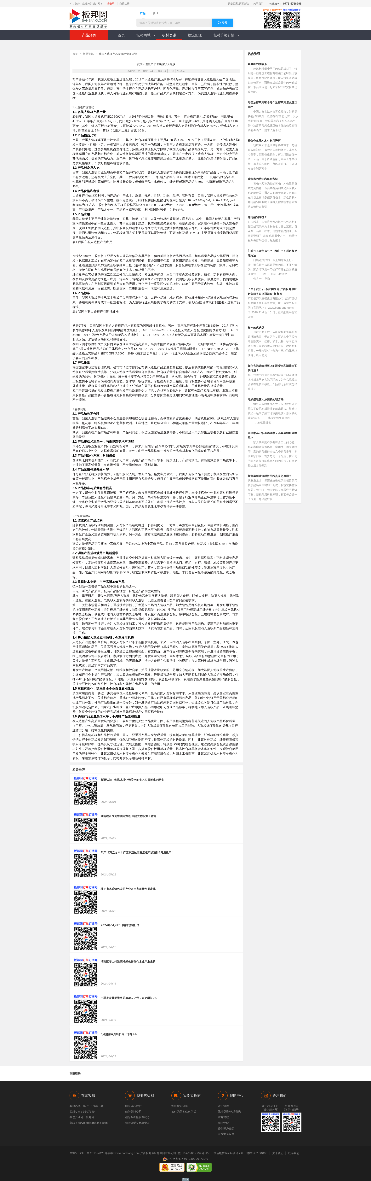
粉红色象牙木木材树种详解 (264, 140)
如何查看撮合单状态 (137, 1117)
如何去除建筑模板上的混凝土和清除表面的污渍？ (272, 368)
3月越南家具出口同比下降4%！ (120, 1034)
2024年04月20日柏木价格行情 (120, 925)
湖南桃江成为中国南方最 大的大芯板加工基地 (128, 816)
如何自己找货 (133, 1106)
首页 (121, 35)
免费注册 (124, 3)
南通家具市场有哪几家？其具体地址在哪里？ (272, 435)
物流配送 (195, 35)
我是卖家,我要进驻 (238, 3)
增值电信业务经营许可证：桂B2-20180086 (240, 1153)
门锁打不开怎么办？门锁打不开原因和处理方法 (272, 253)
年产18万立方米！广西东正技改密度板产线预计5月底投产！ (137, 852)
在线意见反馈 (226, 1134)
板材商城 (143, 35)
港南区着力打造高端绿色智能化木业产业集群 (128, 961)
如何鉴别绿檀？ (257, 217)
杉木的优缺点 (256, 327)
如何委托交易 (133, 1111)
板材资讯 (169, 35)
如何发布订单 (179, 1106)
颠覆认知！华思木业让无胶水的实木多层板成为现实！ (134, 779)
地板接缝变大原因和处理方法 (266, 399)
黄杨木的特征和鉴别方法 (263, 178)
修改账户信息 (226, 1128)
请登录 (111, 3)
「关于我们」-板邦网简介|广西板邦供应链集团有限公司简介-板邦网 (272, 291)
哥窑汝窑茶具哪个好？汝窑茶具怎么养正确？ (272, 104)
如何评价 (223, 1122)
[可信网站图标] (199, 1167)
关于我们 (258, 3)
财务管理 (223, 1117)
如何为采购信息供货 (183, 1111)
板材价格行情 (224, 35)
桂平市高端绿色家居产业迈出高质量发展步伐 (128, 888)
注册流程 (223, 1106)
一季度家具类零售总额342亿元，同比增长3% (129, 997)
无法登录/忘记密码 (229, 1111)
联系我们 (293, 1153)
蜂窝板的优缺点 (257, 64)
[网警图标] (172, 1167)
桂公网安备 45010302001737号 (187, 1158)
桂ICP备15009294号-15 (193, 1153)
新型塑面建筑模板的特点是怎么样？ (270, 475)
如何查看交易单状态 (137, 1122)
